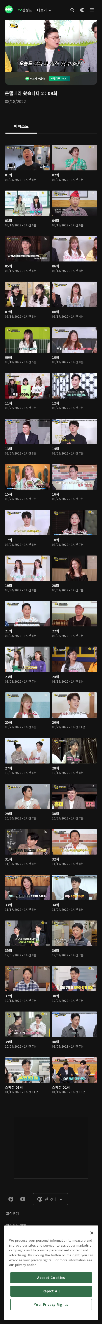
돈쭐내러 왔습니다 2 (24, 93)
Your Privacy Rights (51, 1304)
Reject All (51, 1291)
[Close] (91, 1232)
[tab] (21, 127)
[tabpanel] (51, 620)
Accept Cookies (51, 1277)
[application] (51, 46)
